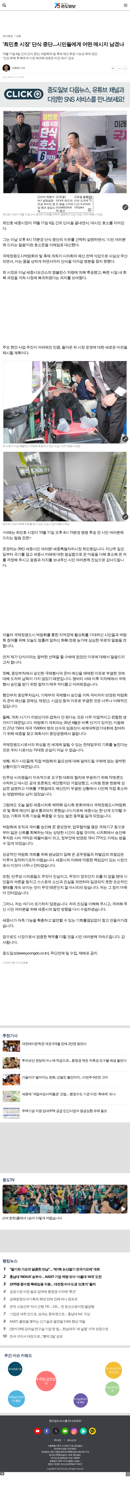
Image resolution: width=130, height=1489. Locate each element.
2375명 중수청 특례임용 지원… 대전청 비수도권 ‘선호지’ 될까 (53, 1284)
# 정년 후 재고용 (112, 1389)
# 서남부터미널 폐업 (80, 1400)
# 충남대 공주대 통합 (16, 1399)
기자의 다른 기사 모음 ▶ (15, 962)
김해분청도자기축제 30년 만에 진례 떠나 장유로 (44, 1299)
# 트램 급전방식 (46, 1381)
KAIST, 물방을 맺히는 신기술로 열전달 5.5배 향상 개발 (47, 1321)
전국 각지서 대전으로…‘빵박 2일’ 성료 (36, 1336)
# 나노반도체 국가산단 (113, 1370)
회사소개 (71, 1440)
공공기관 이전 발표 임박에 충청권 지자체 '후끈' (43, 1291)
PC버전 (57, 1440)
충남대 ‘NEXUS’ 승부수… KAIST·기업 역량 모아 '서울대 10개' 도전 (56, 1276)
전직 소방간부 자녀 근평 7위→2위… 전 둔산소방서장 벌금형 (52, 1306)
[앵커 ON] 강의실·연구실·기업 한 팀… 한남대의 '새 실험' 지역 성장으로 (59, 1329)
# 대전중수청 (15, 1369)
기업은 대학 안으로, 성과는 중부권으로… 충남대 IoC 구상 (50, 1314)
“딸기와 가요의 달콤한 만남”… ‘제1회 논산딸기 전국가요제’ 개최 (55, 1269)
